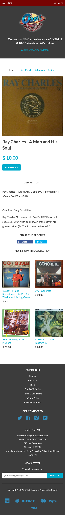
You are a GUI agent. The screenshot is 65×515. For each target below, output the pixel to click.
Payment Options (32, 402)
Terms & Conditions (32, 393)
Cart (60, 2)
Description (31, 182)
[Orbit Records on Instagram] (36, 419)
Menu (9, 2)
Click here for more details (35, 49)
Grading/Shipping (32, 389)
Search (32, 376)
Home (11, 70)
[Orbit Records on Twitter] (19, 419)
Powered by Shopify (48, 490)
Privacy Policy (32, 398)
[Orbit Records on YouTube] (45, 419)
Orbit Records (31, 490)
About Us (32, 380)
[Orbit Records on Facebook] (28, 419)
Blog (32, 385)
